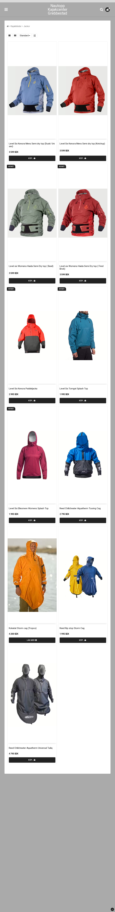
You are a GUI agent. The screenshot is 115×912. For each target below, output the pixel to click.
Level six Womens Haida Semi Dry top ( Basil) (31, 266)
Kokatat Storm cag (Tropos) (23, 628)
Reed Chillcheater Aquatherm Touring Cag (80, 508)
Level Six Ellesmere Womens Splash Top (29, 508)
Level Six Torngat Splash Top (74, 388)
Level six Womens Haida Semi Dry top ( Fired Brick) (81, 267)
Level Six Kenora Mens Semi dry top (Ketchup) (82, 143)
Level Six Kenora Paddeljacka (23, 388)
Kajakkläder (16, 26)
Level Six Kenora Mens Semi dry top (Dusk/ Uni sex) (32, 145)
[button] (108, 9)
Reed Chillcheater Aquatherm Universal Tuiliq (30, 748)
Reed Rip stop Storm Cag (72, 628)
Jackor (27, 26)
